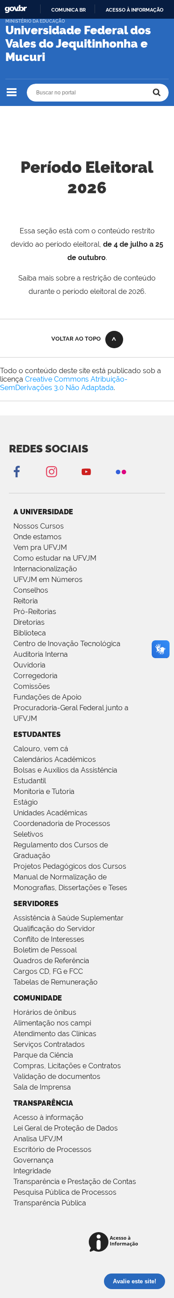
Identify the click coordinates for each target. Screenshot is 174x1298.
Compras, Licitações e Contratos (67, 1066)
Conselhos (30, 590)
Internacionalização (45, 569)
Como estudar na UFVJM (54, 558)
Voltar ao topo (76, 338)
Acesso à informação (134, 10)
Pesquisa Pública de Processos (64, 1192)
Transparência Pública (49, 1203)
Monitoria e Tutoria (44, 791)
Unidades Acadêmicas (50, 813)
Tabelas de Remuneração (55, 982)
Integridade (32, 1171)
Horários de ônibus (44, 1012)
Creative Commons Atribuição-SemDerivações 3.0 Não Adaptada (64, 383)
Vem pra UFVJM (40, 547)
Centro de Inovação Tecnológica (66, 643)
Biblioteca (29, 633)
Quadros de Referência (51, 960)
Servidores (35, 903)
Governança (33, 1160)
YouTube (86, 471)
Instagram (51, 471)
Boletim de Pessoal (45, 950)
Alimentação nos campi (52, 1023)
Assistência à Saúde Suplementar (68, 918)
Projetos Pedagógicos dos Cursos (69, 866)
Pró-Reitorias (34, 611)
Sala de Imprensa (42, 1087)
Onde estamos (37, 537)
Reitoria (25, 601)
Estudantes (37, 734)
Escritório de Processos (52, 1149)
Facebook (16, 471)
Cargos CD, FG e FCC (48, 971)
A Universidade (43, 512)
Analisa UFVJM (37, 1139)
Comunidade (37, 998)
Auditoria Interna (40, 654)
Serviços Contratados (49, 1044)
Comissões (31, 686)
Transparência (43, 1103)
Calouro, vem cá (40, 749)
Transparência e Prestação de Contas (74, 1181)
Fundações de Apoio (47, 697)
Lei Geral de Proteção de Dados (65, 1128)
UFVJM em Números (48, 579)
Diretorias (29, 622)
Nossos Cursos (38, 526)
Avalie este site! (134, 1281)
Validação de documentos (56, 1076)
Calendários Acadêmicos (54, 759)
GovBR (15, 9)
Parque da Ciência (43, 1055)
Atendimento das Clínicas (54, 1033)
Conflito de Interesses (48, 939)
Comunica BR (68, 10)
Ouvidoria (29, 665)
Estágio (25, 802)
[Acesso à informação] (115, 1242)
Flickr (120, 471)
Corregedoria (35, 675)
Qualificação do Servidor (54, 928)
